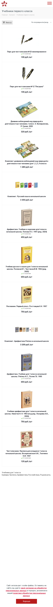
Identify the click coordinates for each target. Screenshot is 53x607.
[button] (49, 3)
